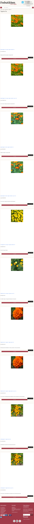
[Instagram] (20, 521)
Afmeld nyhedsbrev (26, 519)
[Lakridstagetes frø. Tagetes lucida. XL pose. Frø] (17, 470)
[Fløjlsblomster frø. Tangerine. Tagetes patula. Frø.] (17, 324)
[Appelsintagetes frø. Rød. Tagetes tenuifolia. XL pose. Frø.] (17, 177)
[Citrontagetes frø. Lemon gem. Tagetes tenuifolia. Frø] (17, 226)
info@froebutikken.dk (14, 512)
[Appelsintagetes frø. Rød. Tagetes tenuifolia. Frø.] (17, 129)
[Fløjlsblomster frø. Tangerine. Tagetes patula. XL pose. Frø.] (17, 373)
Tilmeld (31, 514)
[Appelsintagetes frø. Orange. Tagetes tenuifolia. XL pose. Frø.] (17, 80)
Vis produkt (14, 58)
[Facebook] (17, 521)
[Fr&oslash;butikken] (8, 3)
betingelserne (25, 517)
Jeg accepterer (25, 517)
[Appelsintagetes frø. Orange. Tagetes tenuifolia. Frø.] (17, 31)
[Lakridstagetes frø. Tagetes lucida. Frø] (17, 421)
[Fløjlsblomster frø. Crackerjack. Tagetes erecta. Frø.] (17, 275)
